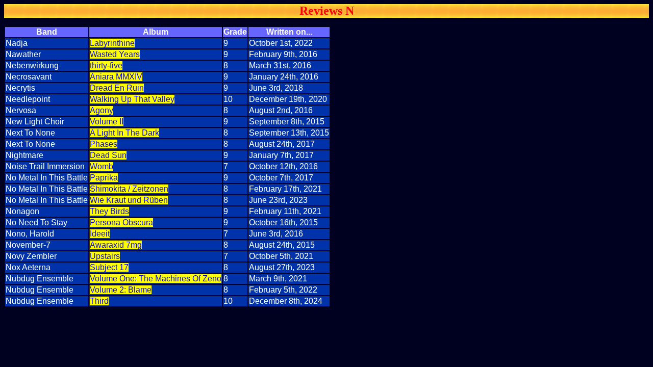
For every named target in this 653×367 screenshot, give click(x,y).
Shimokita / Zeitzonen (129, 189)
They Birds (109, 211)
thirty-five (106, 65)
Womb (101, 166)
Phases (103, 144)
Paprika (104, 177)
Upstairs (105, 256)
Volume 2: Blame (121, 289)
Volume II (106, 121)
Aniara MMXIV (116, 76)
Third (99, 301)
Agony (101, 110)
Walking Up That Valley (132, 99)
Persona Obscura (121, 222)
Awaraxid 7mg (116, 245)
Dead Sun (108, 155)
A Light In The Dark (124, 132)
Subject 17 (109, 267)
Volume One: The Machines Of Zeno (155, 278)
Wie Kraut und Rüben (129, 200)
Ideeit (100, 233)
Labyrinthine (112, 43)
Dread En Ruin (117, 88)
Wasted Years (115, 54)
